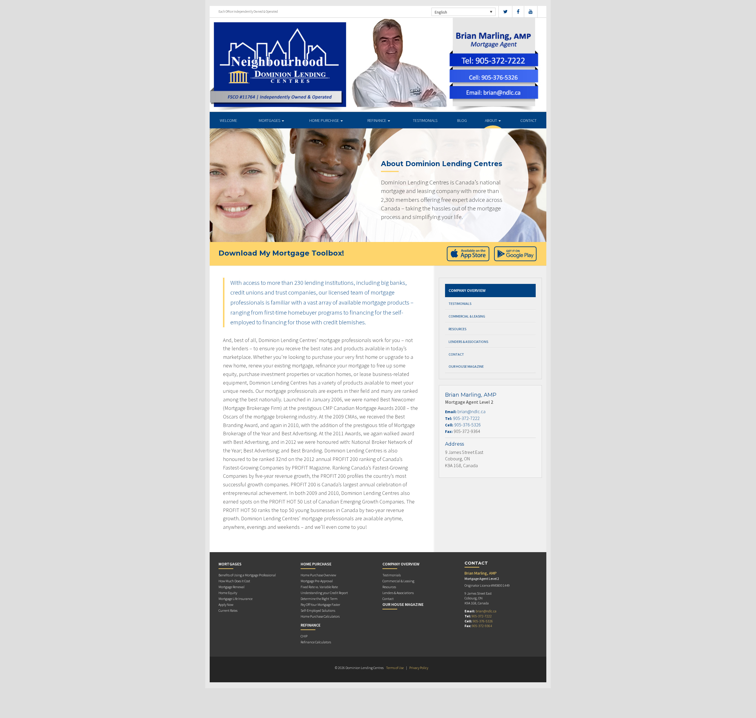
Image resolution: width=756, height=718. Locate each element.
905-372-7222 (466, 418)
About (491, 120)
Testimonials (425, 120)
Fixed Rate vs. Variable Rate (319, 587)
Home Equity (228, 593)
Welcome (228, 120)
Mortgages (270, 120)
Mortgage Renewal (232, 587)
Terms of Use (395, 667)
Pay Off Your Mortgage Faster (320, 604)
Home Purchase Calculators (320, 616)
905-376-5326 (467, 425)
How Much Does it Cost (234, 581)
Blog (462, 120)
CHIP (304, 636)
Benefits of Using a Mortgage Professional (247, 575)
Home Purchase (324, 120)
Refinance (377, 120)
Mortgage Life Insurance (235, 598)
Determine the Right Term (319, 598)
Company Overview (467, 290)
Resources (457, 329)
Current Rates (228, 610)
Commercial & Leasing (467, 316)
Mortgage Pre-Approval (317, 581)
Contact (528, 120)
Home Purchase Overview (318, 575)
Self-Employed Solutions (318, 610)
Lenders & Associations (468, 341)
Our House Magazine (466, 366)
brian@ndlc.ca (471, 411)
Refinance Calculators (316, 642)
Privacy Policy (418, 667)
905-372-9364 (482, 626)
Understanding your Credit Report (324, 593)
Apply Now (226, 604)
